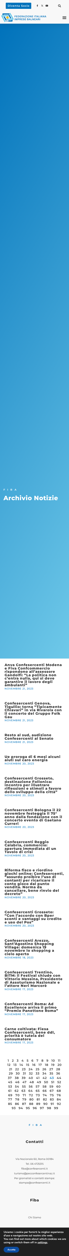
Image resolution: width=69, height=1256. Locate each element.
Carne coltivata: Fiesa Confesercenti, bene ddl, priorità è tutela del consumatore (30, 1034)
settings (42, 1242)
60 (58, 1086)
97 (42, 1108)
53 (10, 1086)
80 (31, 1099)
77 (10, 1099)
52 (59, 1082)
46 (17, 1082)
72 (31, 1095)
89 (38, 1104)
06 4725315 (37, 1163)
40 (31, 1078)
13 (15, 1065)
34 (44, 1073)
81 (38, 1099)
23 (24, 1069)
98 (49, 1108)
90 (45, 1104)
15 (27, 1065)
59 (51, 1086)
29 (11, 1073)
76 (59, 1095)
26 (44, 1069)
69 (10, 1095)
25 (37, 1069)
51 (52, 1082)
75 (52, 1095)
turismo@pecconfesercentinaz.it (34, 1173)
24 (31, 1069)
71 (24, 1095)
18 (46, 1065)
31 (24, 1073)
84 (59, 1099)
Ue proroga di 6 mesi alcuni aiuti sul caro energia (33, 758)
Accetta (11, 1249)
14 (21, 1065)
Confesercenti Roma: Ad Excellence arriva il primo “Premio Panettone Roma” (31, 1007)
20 (60, 1065)
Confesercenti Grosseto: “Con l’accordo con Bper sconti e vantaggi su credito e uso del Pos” (33, 917)
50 (46, 1082)
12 (9, 1065)
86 (17, 1104)
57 (38, 1086)
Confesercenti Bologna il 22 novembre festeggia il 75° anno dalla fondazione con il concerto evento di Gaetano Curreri (33, 816)
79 (24, 1099)
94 (21, 1108)
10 (53, 1060)
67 (52, 1091)
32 (31, 1073)
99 (56, 1108)
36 (58, 1073)
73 (38, 1095)
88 (31, 1104)
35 (51, 1073)
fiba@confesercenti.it (34, 1168)
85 (10, 1104)
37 (10, 1078)
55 (24, 1086)
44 (59, 1078)
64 (30, 1091)
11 (59, 1060)
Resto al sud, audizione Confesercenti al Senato (29, 736)
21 (10, 1069)
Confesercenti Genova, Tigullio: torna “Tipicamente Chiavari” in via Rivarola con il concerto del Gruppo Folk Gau (33, 710)
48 (32, 1082)
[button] (59, 6)
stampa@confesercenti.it (34, 1182)
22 (17, 1069)
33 (37, 1073)
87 (24, 1104)
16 (34, 1065)
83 (52, 1099)
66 (45, 1091)
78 (17, 1099)
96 (35, 1108)
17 (40, 1065)
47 (24, 1082)
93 (14, 1108)
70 (17, 1095)
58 (45, 1086)
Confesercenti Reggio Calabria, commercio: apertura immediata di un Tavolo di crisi (30, 847)
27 (51, 1069)
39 (24, 1078)
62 (17, 1091)
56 (31, 1086)
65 (38, 1091)
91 (52, 1104)
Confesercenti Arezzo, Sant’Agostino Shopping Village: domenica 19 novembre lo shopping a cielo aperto (29, 947)
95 (28, 1108)
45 (10, 1082)
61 (10, 1091)
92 (59, 1104)
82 (45, 1099)
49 (39, 1082)
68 (59, 1091)
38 (17, 1078)
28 (58, 1069)
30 (18, 1073)
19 (53, 1065)
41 (38, 1078)
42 (45, 1078)
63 (23, 1091)
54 (17, 1086)
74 (45, 1095)
